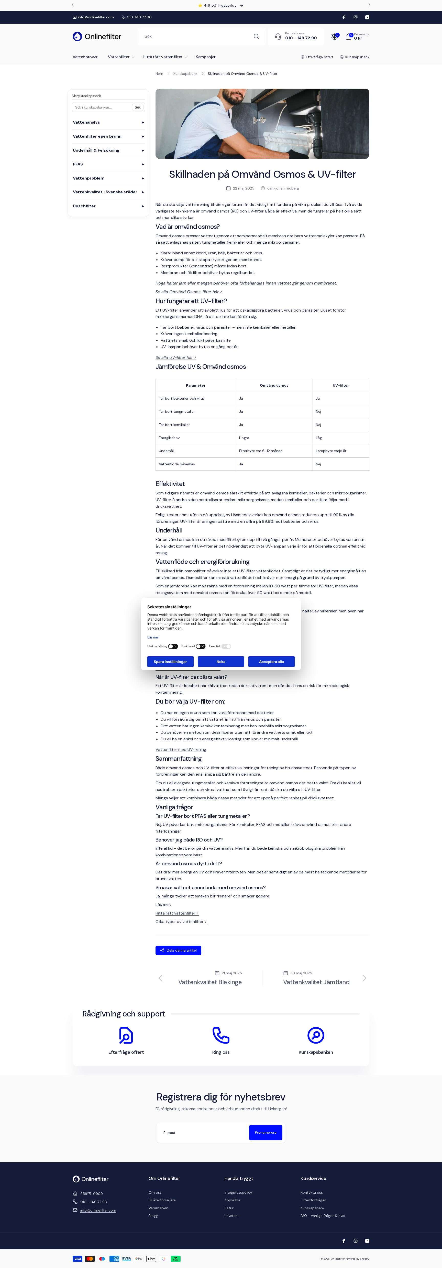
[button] (357, 36)
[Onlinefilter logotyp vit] (90, 1181)
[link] (93, 17)
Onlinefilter (338, 1258)
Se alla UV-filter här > (176, 357)
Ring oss (220, 1052)
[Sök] (256, 36)
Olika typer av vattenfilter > (181, 921)
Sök (138, 107)
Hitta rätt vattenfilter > (177, 913)
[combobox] (202, 36)
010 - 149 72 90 (93, 1202)
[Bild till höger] (369, 5)
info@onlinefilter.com (98, 1210)
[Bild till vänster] (73, 5)
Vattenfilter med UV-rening (181, 749)
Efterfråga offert (126, 1052)
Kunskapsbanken (316, 1052)
